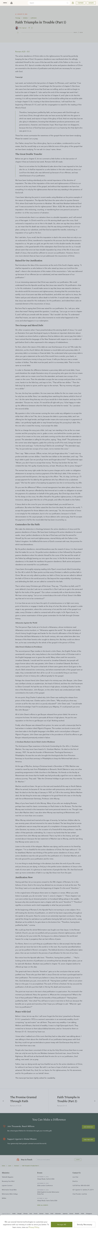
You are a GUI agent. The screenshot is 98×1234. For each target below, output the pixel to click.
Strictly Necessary (84, 1224)
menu (5, 2)
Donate (91, 3)
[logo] (11, 3)
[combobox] (46, 2)
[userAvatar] (73, 3)
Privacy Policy (34, 1227)
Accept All (61, 1224)
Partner (80, 3)
